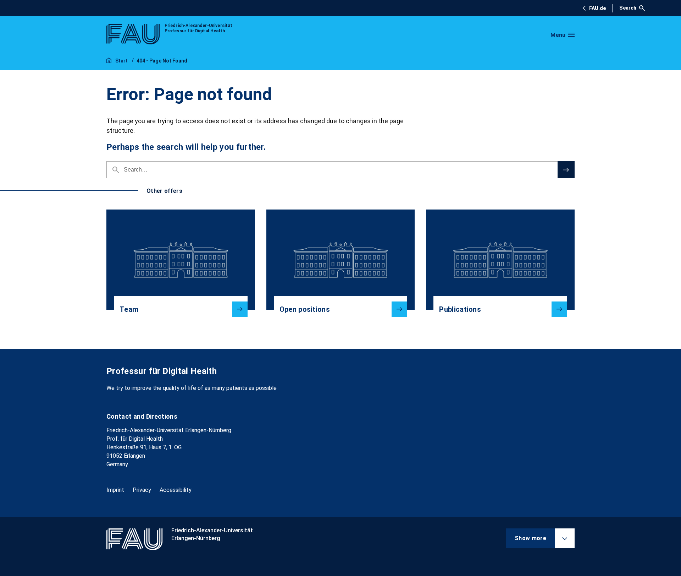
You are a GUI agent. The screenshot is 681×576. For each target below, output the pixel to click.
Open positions (304, 309)
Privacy (142, 490)
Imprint (115, 490)
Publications (460, 309)
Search (627, 8)
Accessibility (176, 490)
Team (129, 309)
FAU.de (597, 8)
